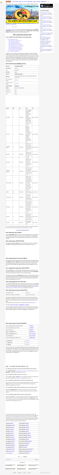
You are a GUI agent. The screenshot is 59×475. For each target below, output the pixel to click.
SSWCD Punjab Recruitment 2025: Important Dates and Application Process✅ (45, 38)
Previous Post (8, 459)
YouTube (20, 302)
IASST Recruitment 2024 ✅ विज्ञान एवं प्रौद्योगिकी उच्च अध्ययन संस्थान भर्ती (10, 469)
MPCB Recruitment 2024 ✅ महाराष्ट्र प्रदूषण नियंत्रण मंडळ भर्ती (21, 469)
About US (24, 472)
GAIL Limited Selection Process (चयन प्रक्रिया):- (16, 44)
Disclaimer (14, 472)
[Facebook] (18, 456)
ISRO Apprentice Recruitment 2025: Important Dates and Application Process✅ (45, 42)
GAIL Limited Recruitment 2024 (11, 29)
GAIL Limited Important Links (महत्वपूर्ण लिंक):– (15, 49)
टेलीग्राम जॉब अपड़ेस (26, 230)
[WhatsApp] (20, 456)
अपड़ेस (32, 331)
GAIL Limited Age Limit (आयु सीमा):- (14, 42)
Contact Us (29, 472)
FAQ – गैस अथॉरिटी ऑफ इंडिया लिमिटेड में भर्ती (13, 51)
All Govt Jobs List (9, 453)
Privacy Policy (20, 472)
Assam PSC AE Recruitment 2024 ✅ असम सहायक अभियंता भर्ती (34, 469)
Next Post (37, 459)
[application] (46, 1)
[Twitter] (22, 456)
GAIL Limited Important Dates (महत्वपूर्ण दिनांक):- (16, 48)
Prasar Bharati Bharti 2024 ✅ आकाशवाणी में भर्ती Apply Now (21, 465)
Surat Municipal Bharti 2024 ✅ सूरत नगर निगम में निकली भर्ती (10, 465)
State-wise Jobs (14, 304)
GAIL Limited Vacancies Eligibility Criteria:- (15, 40)
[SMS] (25, 456)
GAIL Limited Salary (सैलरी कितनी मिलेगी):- (15, 43)
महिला (7, 447)
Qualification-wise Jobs (24, 304)
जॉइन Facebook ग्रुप (11, 451)
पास (20, 423)
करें (32, 335)
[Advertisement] (22, 101)
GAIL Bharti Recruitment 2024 (19, 287)
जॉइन (33, 333)
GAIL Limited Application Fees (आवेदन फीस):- (15, 47)
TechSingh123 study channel (31, 302)
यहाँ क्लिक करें (16, 68)
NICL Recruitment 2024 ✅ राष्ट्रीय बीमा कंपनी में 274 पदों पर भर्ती (34, 465)
